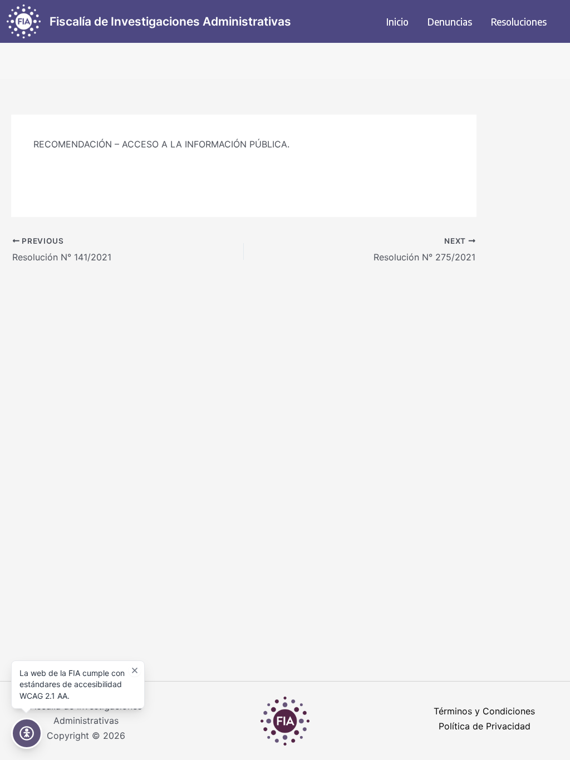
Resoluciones (519, 22)
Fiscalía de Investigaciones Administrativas (170, 21)
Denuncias (450, 22)
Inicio (397, 22)
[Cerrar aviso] (135, 670)
